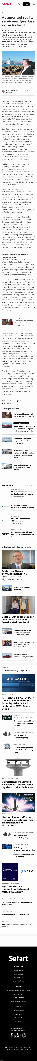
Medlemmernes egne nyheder (15, 671)
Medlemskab (18, 974)
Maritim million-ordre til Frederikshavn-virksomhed (24, 323)
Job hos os (18, 1018)
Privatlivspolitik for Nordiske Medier (18, 991)
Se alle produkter (18, 981)
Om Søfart (18, 1021)
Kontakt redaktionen (18, 1011)
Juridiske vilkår (18, 994)
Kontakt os (18, 1014)
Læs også (18, 318)
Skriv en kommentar (27, 401)
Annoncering (18, 977)
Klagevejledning (18, 997)
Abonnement (18, 970)
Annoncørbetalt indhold (18, 1001)
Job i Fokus (7, 486)
